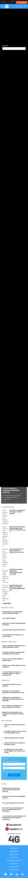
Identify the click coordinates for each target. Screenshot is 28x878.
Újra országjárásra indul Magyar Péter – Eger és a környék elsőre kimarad (13, 706)
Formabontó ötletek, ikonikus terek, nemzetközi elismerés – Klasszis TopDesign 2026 (12, 673)
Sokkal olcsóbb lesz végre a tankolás (14, 737)
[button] (20, 6)
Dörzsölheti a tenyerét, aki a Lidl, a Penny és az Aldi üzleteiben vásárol (15, 732)
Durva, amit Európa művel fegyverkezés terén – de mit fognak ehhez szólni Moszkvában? (12, 809)
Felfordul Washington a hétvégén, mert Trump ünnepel (12, 635)
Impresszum (14, 848)
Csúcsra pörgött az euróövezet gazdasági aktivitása (11, 490)
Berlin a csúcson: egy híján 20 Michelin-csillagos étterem (12, 659)
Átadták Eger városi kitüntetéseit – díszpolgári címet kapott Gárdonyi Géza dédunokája (12, 699)
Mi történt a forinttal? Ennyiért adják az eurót (14, 725)
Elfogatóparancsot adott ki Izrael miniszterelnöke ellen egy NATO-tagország (11, 790)
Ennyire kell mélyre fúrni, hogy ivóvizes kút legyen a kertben (14, 743)
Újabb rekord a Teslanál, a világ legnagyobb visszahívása (14, 624)
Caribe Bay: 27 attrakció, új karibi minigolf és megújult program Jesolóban (13, 653)
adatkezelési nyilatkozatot (10, 771)
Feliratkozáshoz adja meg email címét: (11, 761)
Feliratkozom (14, 775)
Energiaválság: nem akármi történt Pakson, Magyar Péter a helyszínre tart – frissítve (15, 751)
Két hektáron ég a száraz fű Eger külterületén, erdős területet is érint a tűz (13, 691)
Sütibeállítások (14, 866)
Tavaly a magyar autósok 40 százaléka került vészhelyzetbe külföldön (12, 612)
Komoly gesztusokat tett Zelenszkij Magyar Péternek (13, 797)
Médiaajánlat (14, 851)
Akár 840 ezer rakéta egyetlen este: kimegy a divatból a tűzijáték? (17, 512)
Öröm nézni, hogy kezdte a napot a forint (13, 803)
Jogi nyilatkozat (14, 854)
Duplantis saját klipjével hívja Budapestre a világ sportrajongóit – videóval (13, 646)
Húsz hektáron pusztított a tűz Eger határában (11, 685)
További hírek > (6, 603)
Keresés (5, 45)
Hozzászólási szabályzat (14, 860)
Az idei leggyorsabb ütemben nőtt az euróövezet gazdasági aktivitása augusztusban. (12, 497)
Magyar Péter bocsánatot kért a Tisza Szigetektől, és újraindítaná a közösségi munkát (13, 714)
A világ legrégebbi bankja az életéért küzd (13, 629)
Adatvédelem (14, 857)
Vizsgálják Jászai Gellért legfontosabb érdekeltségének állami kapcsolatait (15, 572)
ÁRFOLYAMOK (22, 2)
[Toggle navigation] (2, 6)
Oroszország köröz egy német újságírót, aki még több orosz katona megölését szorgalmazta (14, 817)
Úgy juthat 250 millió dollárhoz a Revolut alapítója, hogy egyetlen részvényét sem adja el (17, 529)
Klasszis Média (14, 869)
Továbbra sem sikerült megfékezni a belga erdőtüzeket (13, 666)
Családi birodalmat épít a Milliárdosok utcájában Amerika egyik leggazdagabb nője (17, 588)
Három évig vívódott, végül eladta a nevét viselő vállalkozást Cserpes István (16, 550)
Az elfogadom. (11, 771)
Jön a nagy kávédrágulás (8, 618)
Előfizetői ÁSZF (14, 863)
